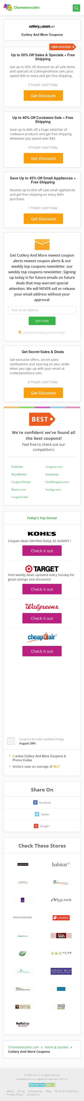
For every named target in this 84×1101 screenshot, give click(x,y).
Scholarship (35, 1091)
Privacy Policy (15, 1094)
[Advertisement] (42, 694)
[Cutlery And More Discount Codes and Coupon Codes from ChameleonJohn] (21, 7)
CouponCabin (19, 497)
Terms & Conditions (66, 1091)
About (10, 1091)
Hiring (21, 1091)
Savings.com (53, 489)
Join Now (42, 321)
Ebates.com (18, 489)
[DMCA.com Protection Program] (42, 1084)
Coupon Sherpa (21, 482)
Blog (48, 1091)
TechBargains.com (57, 482)
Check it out (42, 550)
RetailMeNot (19, 474)
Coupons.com (53, 467)
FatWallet (17, 467)
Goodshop (51, 474)
